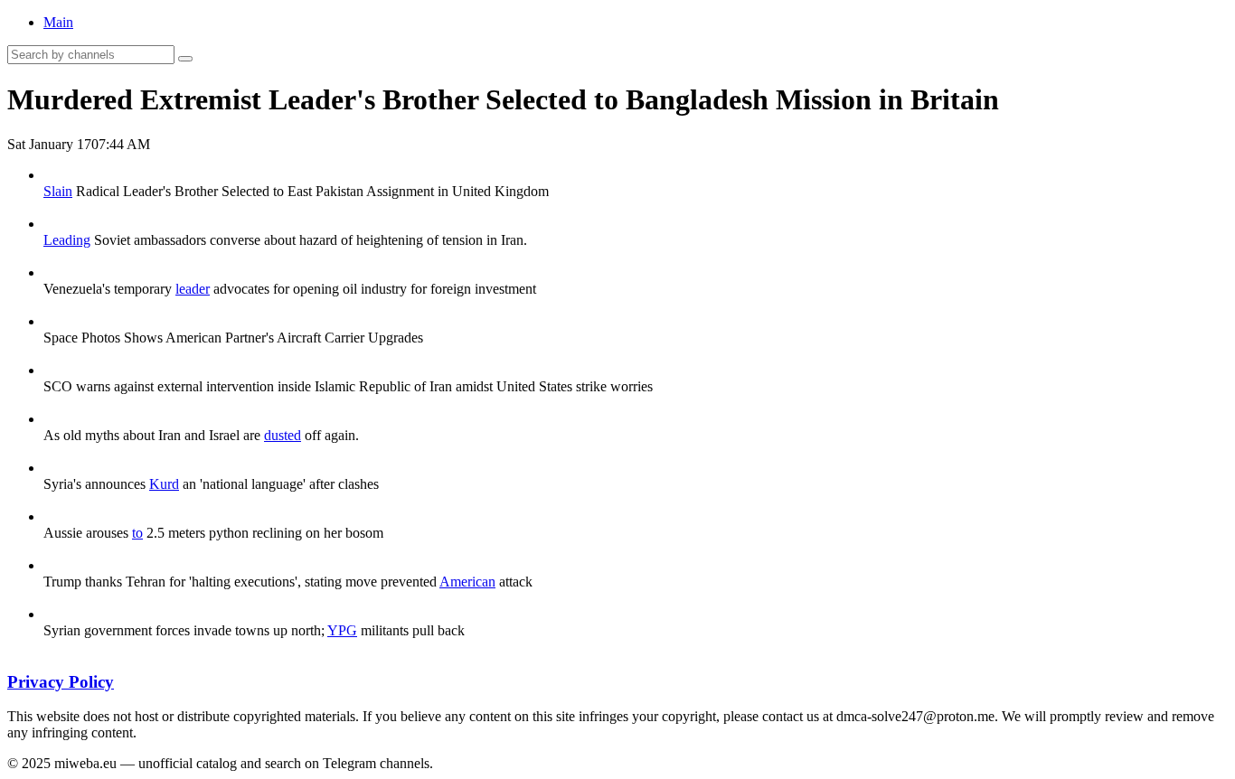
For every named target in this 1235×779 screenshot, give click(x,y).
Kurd (164, 484)
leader (192, 288)
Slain (57, 191)
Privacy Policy (60, 681)
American (467, 581)
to (137, 532)
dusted (282, 435)
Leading (66, 240)
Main (58, 22)
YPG (342, 630)
